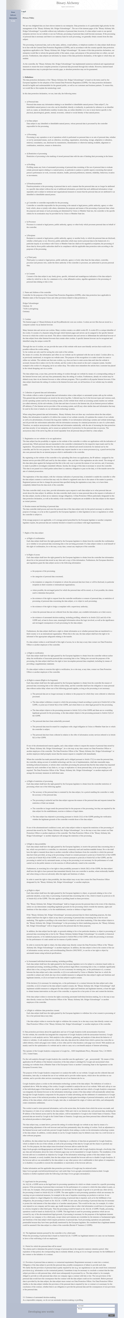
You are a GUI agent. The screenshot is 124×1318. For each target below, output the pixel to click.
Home (13, 12)
